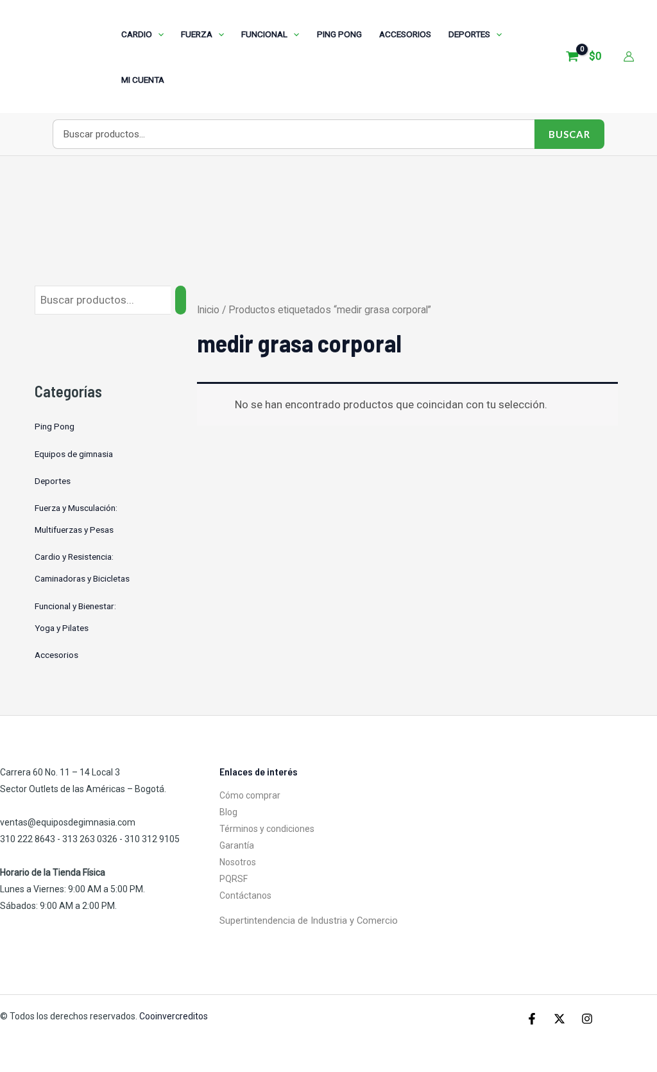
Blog (228, 812)
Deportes (53, 481)
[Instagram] (587, 1018)
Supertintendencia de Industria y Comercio (308, 920)
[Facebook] (532, 1018)
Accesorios (56, 655)
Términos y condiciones (266, 829)
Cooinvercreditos (174, 1016)
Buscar (569, 134)
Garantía (236, 845)
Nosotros (237, 862)
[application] (158, 34)
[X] (559, 1018)
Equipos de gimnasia (74, 454)
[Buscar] (180, 300)
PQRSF (233, 879)
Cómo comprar (249, 795)
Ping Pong (54, 426)
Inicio (208, 310)
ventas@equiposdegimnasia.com (67, 822)
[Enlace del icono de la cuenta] (629, 56)
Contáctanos (245, 895)
